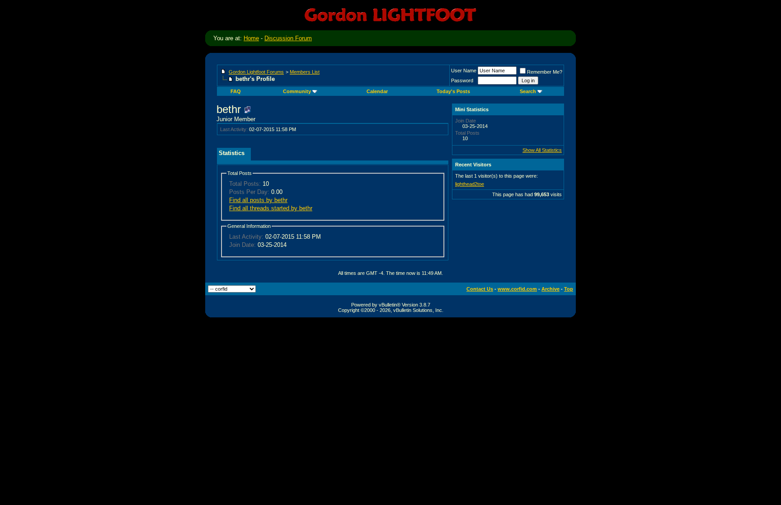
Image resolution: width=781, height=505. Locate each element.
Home (251, 38)
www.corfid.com (517, 289)
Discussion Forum (288, 38)
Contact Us (479, 289)
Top (568, 289)
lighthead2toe (469, 184)
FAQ (236, 91)
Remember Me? (544, 72)
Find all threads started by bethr (270, 208)
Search (528, 91)
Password (462, 80)
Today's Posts (453, 91)
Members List (305, 72)
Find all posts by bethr (258, 200)
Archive (550, 289)
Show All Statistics (542, 150)
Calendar (377, 91)
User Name (463, 70)
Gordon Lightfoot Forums (256, 72)
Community (297, 91)
